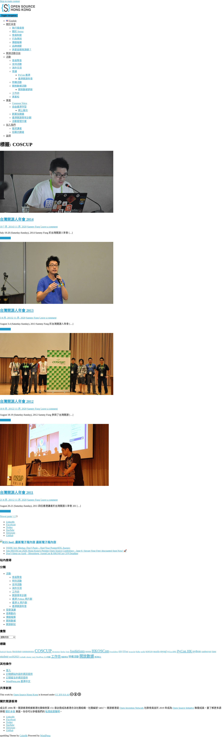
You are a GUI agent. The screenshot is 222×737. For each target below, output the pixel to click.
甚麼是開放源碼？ (21, 49)
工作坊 (15, 93)
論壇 (8, 135)
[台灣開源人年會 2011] (54, 485)
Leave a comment (49, 226)
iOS (120, 651)
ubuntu (28, 657)
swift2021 (14, 656)
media (143, 652)
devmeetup (56, 652)
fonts (67, 652)
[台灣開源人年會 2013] (56, 303)
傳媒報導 (17, 42)
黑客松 (15, 96)
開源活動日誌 (13, 53)
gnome (88, 651)
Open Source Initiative (183, 708)
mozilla (156, 651)
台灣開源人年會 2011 (16, 493)
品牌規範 (17, 46)
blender (9, 652)
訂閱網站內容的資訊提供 (19, 674)
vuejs (33, 657)
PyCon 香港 (24, 75)
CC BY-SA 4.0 (62, 694)
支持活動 (17, 64)
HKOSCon (100, 651)
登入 (8, 670)
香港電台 (98, 657)
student (4, 656)
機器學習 (64, 657)
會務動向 (11, 613)
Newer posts (6, 516)
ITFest (125, 651)
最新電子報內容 (46, 542)
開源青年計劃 (19, 595)
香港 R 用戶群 (19, 602)
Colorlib (23, 735)
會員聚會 (17, 60)
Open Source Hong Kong (25, 694)
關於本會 (11, 24)
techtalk (23, 657)
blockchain (17, 651)
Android (3, 652)
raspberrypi (206, 651)
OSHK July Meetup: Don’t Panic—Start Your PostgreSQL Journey (38, 548)
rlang (214, 651)
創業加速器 (18, 114)
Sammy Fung (33, 226)
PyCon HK (184, 651)
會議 (14, 71)
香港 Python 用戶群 (22, 599)
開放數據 (11, 620)
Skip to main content (10, 1)
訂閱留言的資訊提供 (17, 677)
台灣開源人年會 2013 (17, 310)
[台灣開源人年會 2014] (56, 212)
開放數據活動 (19, 86)
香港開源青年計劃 (21, 117)
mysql (163, 651)
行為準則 (17, 38)
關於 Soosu (17, 31)
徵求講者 (17, 128)
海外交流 (17, 67)
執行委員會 (18, 28)
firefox (63, 652)
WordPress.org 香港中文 (18, 681)
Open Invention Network (132, 708)
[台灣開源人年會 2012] (56, 394)
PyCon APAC (172, 652)
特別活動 (17, 581)
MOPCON (149, 652)
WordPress (39, 657)
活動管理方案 (19, 121)
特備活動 (17, 82)
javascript (132, 652)
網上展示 (23, 110)
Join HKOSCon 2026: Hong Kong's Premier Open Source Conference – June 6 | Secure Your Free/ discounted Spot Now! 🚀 (66, 551)
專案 (8, 100)
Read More (5, 238)
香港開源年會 (25, 78)
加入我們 (11, 125)
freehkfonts (77, 651)
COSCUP (43, 650)
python (197, 651)
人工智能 (47, 657)
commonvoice (28, 651)
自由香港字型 (19, 106)
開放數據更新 (25, 89)
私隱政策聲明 (52, 711)
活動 (8, 57)
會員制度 (17, 35)
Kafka (138, 652)
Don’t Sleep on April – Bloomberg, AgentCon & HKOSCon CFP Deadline (42, 553)
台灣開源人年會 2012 (17, 401)
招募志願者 (18, 132)
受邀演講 (11, 610)
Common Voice (19, 103)
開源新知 (11, 624)
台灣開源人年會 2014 (17, 219)
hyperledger (113, 652)
